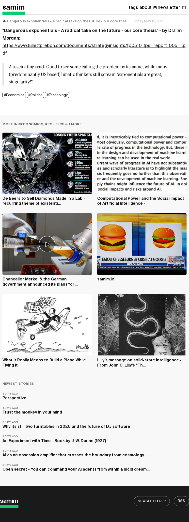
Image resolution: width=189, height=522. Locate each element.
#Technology (57, 95)
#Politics (35, 95)
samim (13, 7)
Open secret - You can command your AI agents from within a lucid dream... (76, 468)
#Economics (14, 95)
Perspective (14, 396)
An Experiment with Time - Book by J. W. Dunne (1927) (54, 439)
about (146, 7)
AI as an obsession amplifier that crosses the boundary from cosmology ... (75, 453)
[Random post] (184, 7)
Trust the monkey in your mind (32, 411)
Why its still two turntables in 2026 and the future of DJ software (66, 425)
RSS (181, 501)
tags (133, 7)
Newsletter (150, 501)
